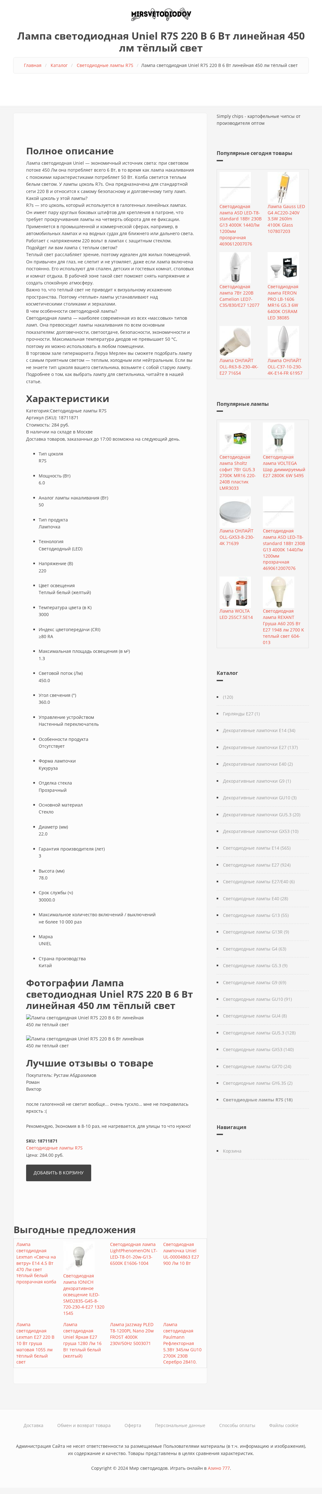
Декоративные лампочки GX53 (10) (260, 831)
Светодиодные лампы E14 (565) (257, 848)
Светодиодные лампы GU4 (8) (255, 1016)
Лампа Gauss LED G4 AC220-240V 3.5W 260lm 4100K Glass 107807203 (286, 218)
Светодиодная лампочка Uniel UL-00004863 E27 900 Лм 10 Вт (181, 1253)
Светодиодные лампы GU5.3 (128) (259, 1033)
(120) (228, 697)
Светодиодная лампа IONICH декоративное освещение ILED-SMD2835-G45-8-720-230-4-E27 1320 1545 (83, 1294)
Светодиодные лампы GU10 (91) (257, 999)
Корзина (232, 1151)
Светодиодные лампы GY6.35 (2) (257, 1083)
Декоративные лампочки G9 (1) (257, 781)
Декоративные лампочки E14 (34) (259, 730)
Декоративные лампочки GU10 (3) (260, 798)
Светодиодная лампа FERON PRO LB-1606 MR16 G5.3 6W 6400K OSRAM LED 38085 (283, 302)
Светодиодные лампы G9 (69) (254, 982)
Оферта (133, 1425)
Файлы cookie (283, 1425)
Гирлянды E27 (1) (241, 714)
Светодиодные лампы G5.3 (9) (255, 965)
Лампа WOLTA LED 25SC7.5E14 (236, 614)
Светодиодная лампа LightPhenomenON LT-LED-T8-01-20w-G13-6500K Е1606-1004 (134, 1253)
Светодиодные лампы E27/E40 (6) (259, 882)
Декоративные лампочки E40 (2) (258, 764)
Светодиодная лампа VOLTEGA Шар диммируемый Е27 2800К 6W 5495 (284, 466)
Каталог (59, 65)
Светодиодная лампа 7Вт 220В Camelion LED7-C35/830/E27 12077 (239, 296)
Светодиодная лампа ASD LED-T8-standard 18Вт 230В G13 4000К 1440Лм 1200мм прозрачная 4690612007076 (240, 225)
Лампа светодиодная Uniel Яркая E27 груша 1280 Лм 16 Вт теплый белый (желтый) (82, 1340)
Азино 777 (219, 1468)
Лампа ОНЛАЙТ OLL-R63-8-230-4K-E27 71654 (238, 366)
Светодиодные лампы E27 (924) (257, 865)
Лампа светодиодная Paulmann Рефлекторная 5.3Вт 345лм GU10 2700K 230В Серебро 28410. (182, 1343)
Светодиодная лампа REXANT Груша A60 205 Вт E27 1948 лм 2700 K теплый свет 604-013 (283, 626)
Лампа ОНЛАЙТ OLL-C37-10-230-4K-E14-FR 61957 (285, 366)
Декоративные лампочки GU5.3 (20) (261, 815)
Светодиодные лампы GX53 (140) (258, 1049)
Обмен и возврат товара (84, 1425)
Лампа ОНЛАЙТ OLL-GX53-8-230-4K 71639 (236, 537)
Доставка (33, 1425)
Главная (33, 65)
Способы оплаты (237, 1425)
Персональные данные (180, 1425)
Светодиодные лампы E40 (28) (255, 898)
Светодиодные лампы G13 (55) (256, 915)
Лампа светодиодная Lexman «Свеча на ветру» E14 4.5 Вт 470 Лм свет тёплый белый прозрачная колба (36, 1263)
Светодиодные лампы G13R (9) (256, 932)
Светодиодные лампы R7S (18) (258, 1100)
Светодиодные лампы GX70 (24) (257, 1066)
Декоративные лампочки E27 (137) (260, 747)
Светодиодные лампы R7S (105, 65)
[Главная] (161, 14)
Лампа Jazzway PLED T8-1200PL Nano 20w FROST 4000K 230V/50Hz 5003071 (132, 1333)
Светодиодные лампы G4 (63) (254, 949)
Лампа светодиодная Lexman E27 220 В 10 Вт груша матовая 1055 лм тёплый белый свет (35, 1343)
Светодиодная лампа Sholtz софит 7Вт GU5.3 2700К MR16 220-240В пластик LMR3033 (237, 472)
